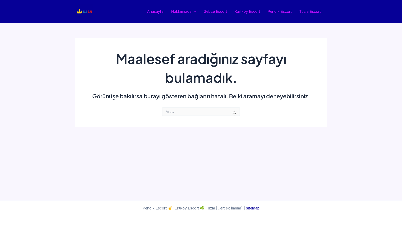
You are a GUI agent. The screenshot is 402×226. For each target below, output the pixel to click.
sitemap (253, 208)
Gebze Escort (215, 11)
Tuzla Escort (310, 11)
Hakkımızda (181, 11)
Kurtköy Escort (247, 11)
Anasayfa (155, 11)
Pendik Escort (280, 11)
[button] (194, 12)
